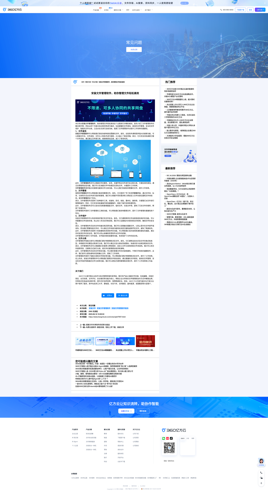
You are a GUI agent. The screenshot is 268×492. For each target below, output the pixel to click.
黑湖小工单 (185, 478)
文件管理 (82, 193)
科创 (105, 461)
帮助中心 (121, 441)
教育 (105, 433)
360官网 (91, 478)
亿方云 (84, 276)
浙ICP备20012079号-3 (131, 489)
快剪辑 (109, 478)
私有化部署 (89, 433)
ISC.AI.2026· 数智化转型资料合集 (179, 175)
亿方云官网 (75, 478)
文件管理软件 (85, 183)
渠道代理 (121, 445)
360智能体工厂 (152, 478)
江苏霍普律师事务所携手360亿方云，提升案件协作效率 (179, 111)
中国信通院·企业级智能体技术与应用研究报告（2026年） (180, 179)
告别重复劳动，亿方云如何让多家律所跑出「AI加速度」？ (179, 190)
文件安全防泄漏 (91, 437)
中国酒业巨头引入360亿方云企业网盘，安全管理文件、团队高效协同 (178, 121)
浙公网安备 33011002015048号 (151, 489)
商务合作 (121, 449)
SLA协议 (142, 486)
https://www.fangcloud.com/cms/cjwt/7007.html (107, 317)
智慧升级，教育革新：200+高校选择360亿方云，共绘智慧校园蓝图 (179, 218)
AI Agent (75, 441)
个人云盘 (75, 445)
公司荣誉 (136, 441)
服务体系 (121, 453)
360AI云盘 (84, 478)
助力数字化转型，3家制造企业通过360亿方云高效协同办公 (180, 131)
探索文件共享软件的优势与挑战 (98, 324)
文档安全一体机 (91, 445)
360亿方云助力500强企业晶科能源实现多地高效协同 (179, 90)
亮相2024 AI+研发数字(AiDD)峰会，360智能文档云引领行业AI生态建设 (179, 223)
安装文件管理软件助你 (120, 308)
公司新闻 (136, 445)
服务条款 (134, 486)
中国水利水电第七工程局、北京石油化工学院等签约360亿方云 (179, 116)
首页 (82, 82)
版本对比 (121, 433)
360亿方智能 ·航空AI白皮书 (177, 214)
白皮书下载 (121, 461)
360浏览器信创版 (140, 478)
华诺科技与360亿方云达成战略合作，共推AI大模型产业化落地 (179, 95)
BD (160, 478)
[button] (260, 10)
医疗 (105, 457)
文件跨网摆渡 (90, 441)
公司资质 (136, 437)
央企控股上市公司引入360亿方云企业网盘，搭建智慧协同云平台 (179, 106)
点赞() (109, 295)
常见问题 (95, 82)
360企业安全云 (101, 478)
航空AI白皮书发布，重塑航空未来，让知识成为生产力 (179, 210)
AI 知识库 (75, 437)
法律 (105, 453)
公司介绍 (136, 433)
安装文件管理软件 (88, 123)
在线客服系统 (175, 478)
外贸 (105, 445)
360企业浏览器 (129, 478)
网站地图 (125, 486)
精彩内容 (88, 82)
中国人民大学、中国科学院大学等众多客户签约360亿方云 (179, 126)
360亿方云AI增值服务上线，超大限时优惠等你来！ (179, 100)
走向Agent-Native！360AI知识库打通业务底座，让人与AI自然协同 (179, 185)
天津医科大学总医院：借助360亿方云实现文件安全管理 (179, 137)
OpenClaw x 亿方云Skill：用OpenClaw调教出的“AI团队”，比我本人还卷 (179, 196)
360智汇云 (166, 478)
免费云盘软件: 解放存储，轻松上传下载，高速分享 (105, 327)
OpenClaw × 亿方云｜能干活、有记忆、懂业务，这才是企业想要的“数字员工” (179, 203)
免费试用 (134, 49)
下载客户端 (121, 437)
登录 (250, 10)
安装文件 (92, 308)
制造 (105, 437)
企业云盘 (75, 433)
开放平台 (121, 457)
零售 (105, 449)
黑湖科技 (193, 478)
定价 (127, 10)
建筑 (105, 441)
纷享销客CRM (118, 478)
